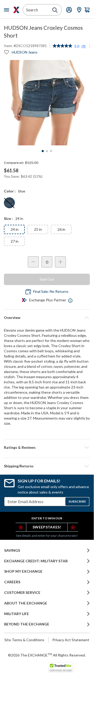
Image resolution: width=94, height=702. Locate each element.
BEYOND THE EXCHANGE (26, 624)
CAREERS (12, 582)
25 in (38, 229)
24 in (14, 229)
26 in (61, 229)
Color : (10, 191)
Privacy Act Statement (70, 640)
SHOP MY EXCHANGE (23, 571)
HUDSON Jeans (24, 52)
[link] (62, 46)
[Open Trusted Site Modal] (60, 667)
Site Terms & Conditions (24, 640)
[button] (47, 447)
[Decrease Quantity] (33, 261)
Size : (8, 218)
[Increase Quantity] (60, 261)
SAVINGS (12, 550)
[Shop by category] (7, 9)
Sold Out (47, 279)
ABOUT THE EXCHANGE (25, 603)
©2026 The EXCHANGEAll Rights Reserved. (47, 655)
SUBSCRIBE (77, 501)
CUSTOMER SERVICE (22, 593)
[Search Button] (55, 10)
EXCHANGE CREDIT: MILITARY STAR (36, 561)
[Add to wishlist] (6, 52)
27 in (14, 241)
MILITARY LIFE (16, 614)
